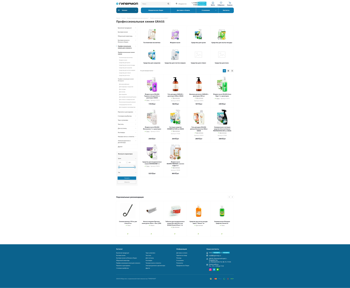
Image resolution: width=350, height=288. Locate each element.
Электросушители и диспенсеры (155, 265)
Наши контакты (212, 249)
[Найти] (168, 4)
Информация (181, 249)
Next (232, 197)
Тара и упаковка (150, 253)
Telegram (214, 269)
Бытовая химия (120, 255)
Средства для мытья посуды (221, 42)
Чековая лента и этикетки (153, 263)
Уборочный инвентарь (122, 260)
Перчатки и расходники (123, 265)
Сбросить (127, 182)
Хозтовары (149, 260)
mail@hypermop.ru (215, 255)
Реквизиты (179, 263)
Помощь (178, 258)
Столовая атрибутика (122, 268)
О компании (180, 260)
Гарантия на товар (181, 255)
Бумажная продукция (122, 253)
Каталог (119, 249)
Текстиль (148, 255)
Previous (229, 197)
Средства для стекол (198, 63)
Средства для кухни (198, 42)
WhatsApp (217, 269)
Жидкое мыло (175, 42)
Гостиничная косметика (151, 42)
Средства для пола (222, 63)
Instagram (210, 269)
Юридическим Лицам (182, 265)
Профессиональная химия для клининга (128, 263)
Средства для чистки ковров (175, 63)
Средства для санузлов (151, 63)
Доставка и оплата (181, 253)
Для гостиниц (150, 258)
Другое (148, 268)
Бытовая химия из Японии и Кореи (126, 258)
